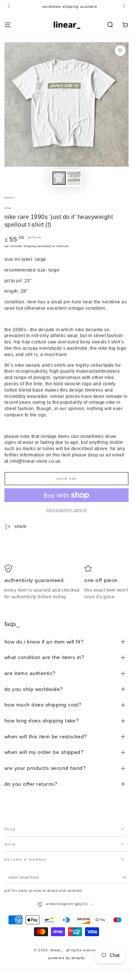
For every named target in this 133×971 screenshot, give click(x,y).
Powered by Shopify (66, 958)
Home (8, 197)
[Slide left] (9, 6)
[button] (110, 25)
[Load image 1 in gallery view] (58, 178)
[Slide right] (124, 6)
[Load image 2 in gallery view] (73, 178)
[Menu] (8, 25)
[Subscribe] (125, 877)
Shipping (29, 246)
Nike (7, 208)
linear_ (56, 950)
